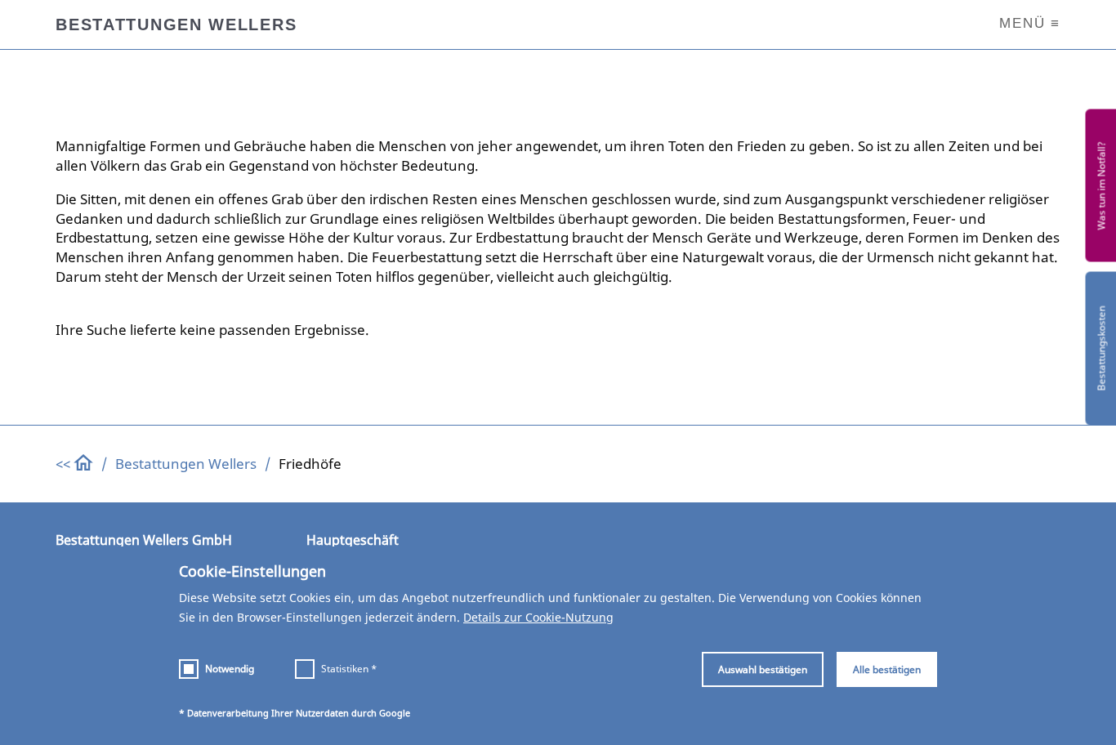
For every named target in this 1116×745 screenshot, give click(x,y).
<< (65, 463)
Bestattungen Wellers (186, 463)
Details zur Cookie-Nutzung (538, 617)
